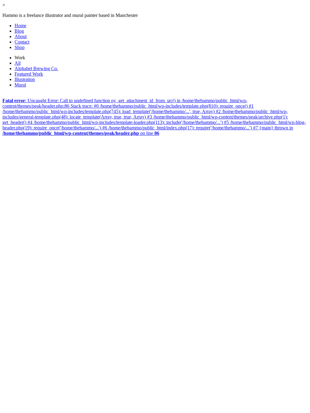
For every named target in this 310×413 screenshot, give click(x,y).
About (21, 36)
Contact (22, 41)
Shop (20, 47)
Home (20, 25)
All (18, 63)
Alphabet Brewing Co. (36, 68)
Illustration (25, 79)
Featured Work (29, 73)
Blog (19, 31)
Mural (20, 84)
